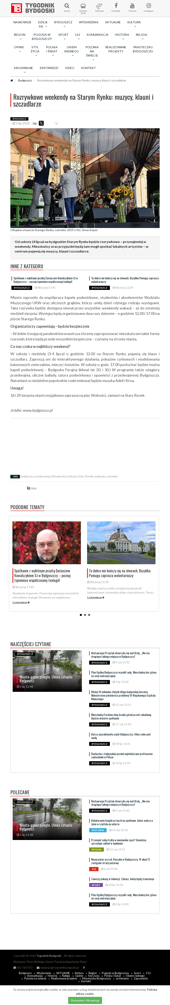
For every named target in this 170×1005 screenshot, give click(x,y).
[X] (41, 123)
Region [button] (19, 34)
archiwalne (122, 978)
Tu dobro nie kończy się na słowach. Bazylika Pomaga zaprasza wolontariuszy (125, 280)
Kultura (79, 973)
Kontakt (88, 68)
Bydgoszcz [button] (63, 22)
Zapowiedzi (49, 68)
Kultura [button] (134, 22)
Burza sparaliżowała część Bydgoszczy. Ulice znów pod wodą (121, 736)
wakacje (100, 476)
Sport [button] (63, 34)
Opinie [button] (19, 47)
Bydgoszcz (25, 80)
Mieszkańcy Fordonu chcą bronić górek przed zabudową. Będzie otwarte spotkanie (121, 716)
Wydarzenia (88, 22)
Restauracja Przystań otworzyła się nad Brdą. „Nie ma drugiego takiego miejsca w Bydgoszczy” (120, 655)
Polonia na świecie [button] (92, 51)
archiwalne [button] (23, 68)
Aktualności (58, 476)
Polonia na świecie (35, 978)
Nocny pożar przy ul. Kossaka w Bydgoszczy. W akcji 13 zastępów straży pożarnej (120, 861)
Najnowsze (22, 22)
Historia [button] (122, 34)
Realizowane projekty (115, 49)
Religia (66, 975)
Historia (52, 975)
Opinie (79, 975)
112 (148, 973)
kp (35, 123)
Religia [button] (141, 34)
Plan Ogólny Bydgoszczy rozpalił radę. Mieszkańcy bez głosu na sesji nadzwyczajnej (123, 674)
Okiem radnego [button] (71, 49)
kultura (71, 476)
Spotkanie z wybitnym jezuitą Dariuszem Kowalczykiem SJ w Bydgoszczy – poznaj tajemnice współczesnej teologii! (45, 280)
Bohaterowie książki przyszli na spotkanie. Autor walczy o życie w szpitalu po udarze (122, 822)
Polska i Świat (112, 975)
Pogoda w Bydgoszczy (42, 37)
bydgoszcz (27, 476)
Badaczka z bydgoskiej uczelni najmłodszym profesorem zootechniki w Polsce (122, 755)
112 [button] (77, 34)
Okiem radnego (135, 975)
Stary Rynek (85, 476)
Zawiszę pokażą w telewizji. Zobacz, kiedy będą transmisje (122, 879)
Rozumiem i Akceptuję (85, 1000)
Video (69, 68)
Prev (15, 545)
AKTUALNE (113, 22)
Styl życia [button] (35, 49)
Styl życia (93, 975)
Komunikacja (97, 34)
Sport (137, 973)
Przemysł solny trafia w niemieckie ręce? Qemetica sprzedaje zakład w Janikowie (118, 842)
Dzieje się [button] (43, 24)
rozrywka (112, 476)
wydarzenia (42, 476)
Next (152, 545)
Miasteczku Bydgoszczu (143, 49)
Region (93, 973)
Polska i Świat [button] (52, 49)
